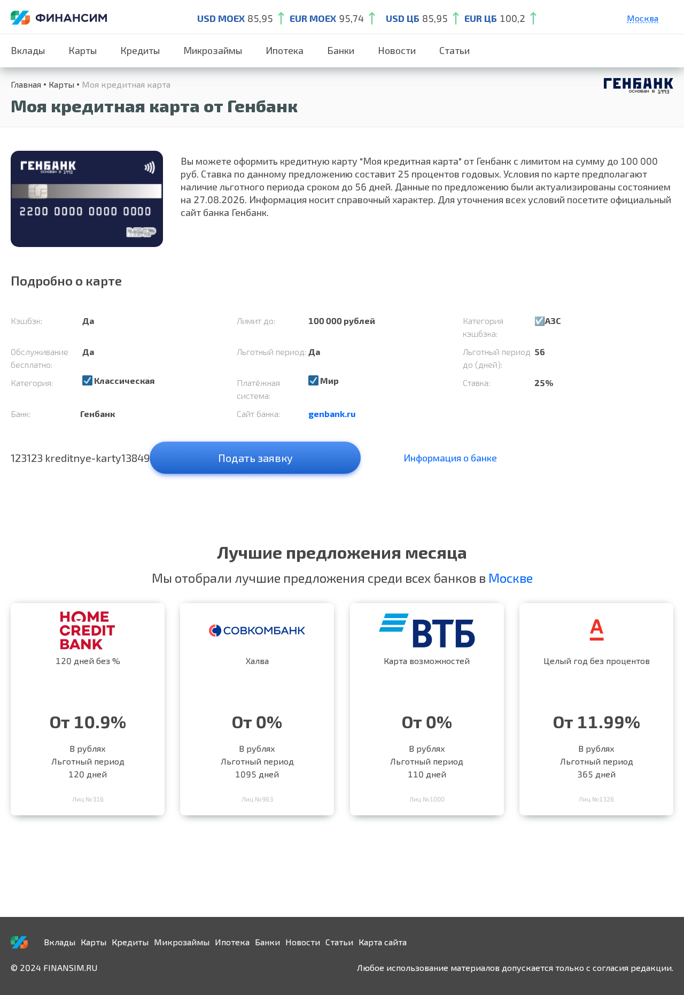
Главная (26, 84)
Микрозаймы (212, 50)
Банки (340, 50)
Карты (82, 50)
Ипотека (285, 50)
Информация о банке (450, 458)
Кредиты (140, 50)
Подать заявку (255, 457)
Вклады (28, 50)
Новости (397, 50)
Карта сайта (383, 942)
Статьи (454, 50)
